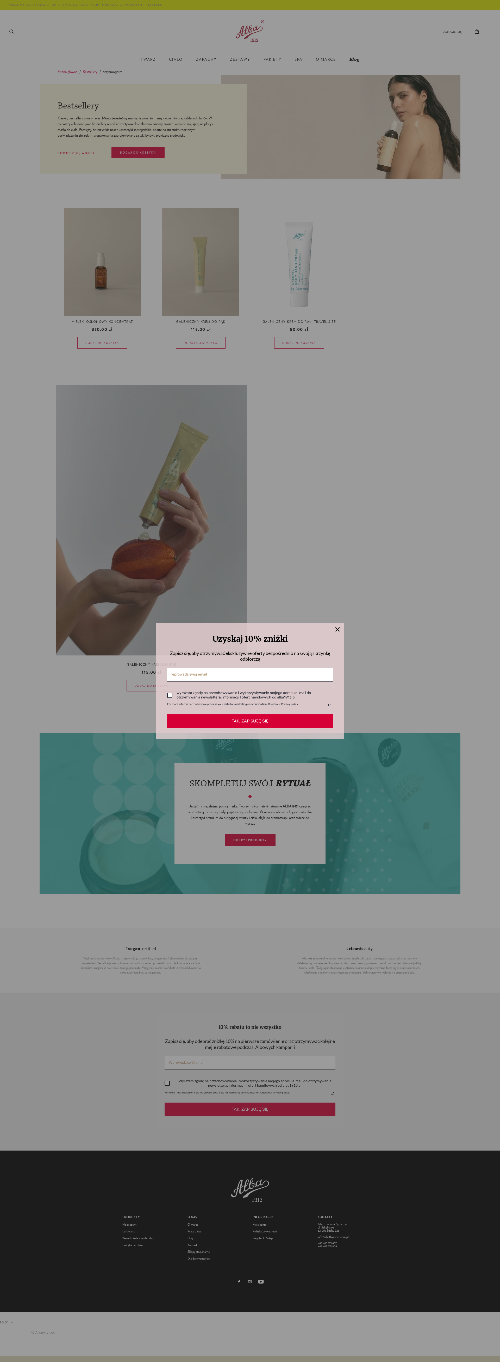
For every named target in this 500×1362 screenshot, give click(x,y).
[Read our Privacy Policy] (330, 705)
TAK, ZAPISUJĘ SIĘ (250, 721)
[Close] (337, 629)
